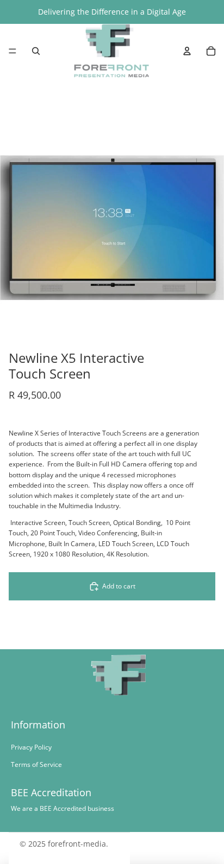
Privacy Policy (31, 747)
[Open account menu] (187, 51)
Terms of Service (36, 764)
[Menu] (12, 51)
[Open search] (36, 51)
